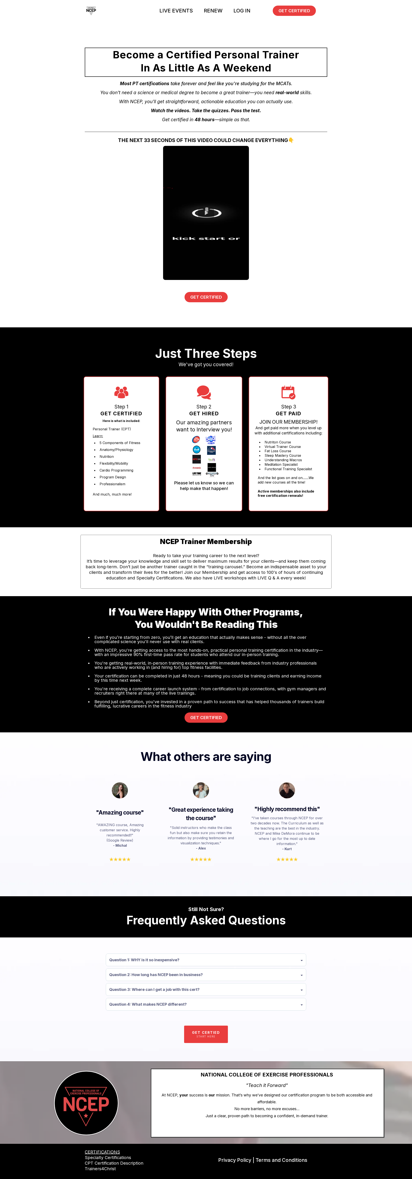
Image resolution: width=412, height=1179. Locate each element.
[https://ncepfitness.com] (91, 10)
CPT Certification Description (114, 1163)
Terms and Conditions (281, 1160)
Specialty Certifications (108, 1157)
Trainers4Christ (100, 1168)
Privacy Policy (234, 1160)
